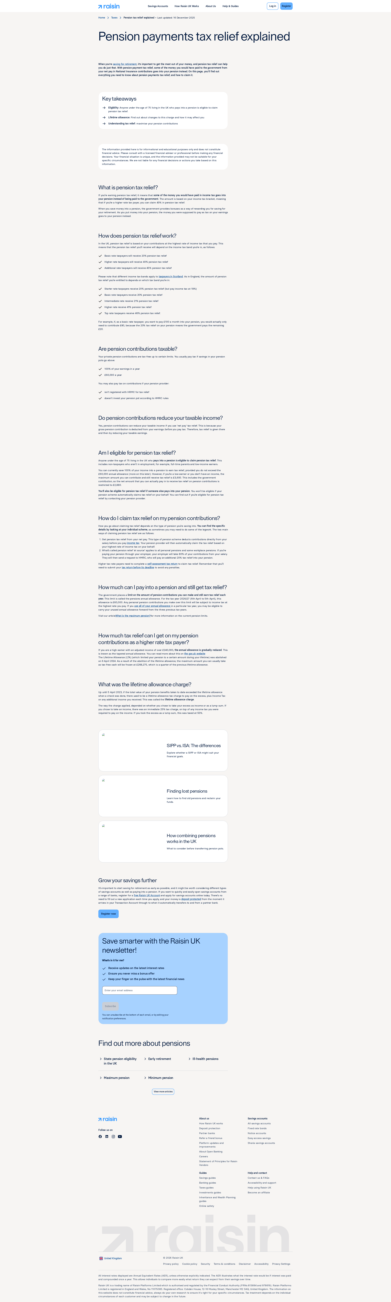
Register (286, 6)
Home (101, 17)
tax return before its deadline (138, 567)
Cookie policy (189, 1263)
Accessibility (261, 1263)
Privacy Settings (281, 1263)
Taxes (114, 17)
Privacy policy (171, 1263)
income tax (133, 543)
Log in (272, 6)
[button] (158, 6)
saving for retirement (125, 64)
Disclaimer (245, 1263)
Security (205, 1263)
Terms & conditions (224, 1263)
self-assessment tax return (162, 563)
